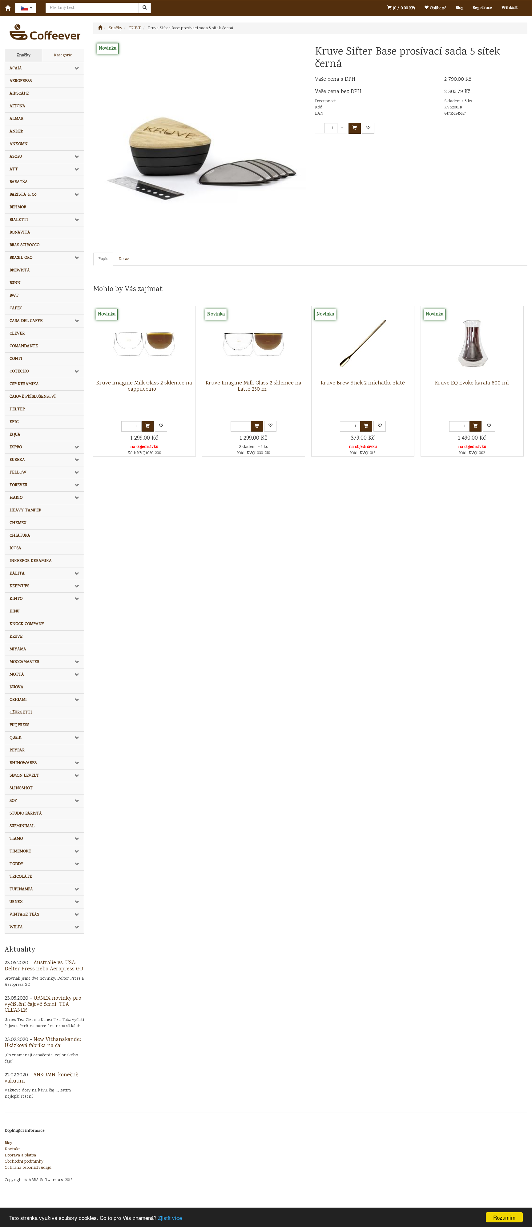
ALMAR (16, 119)
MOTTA (17, 675)
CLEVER (17, 334)
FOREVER (18, 485)
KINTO (16, 599)
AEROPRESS (21, 81)
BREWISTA (20, 270)
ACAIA (16, 68)
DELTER (17, 409)
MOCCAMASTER (24, 662)
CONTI (16, 359)
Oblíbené (437, 8)
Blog (459, 8)
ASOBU (16, 157)
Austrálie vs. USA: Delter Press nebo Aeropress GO (44, 966)
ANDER (16, 131)
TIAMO (16, 839)
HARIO (16, 498)
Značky (23, 55)
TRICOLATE (21, 877)
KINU (14, 611)
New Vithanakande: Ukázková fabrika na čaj (43, 1043)
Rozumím (504, 1217)
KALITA (17, 574)
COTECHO (19, 371)
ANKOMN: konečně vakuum (41, 1078)
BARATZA (19, 182)
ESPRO (16, 447)
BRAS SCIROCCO (24, 245)
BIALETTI (19, 220)
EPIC (14, 422)
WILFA (16, 927)
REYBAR (17, 750)
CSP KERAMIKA (24, 384)
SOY (13, 801)
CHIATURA (20, 536)
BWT (14, 296)
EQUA (15, 435)
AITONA (17, 106)
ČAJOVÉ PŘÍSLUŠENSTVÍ (33, 397)
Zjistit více (170, 1217)
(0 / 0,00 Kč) (403, 8)
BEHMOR (18, 207)
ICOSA (15, 548)
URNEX (16, 902)
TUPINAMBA (21, 889)
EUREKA (17, 460)
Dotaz (124, 259)
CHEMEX (18, 523)
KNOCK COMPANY (27, 624)
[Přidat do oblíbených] (368, 128)
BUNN (15, 283)
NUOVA (16, 687)
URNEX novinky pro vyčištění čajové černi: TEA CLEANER (43, 1004)
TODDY (16, 864)
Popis (103, 259)
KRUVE (16, 637)
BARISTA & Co (23, 195)
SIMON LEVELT (24, 776)
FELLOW (18, 472)
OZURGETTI (21, 712)
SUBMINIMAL (22, 826)
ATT (14, 169)
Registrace (482, 8)
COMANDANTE (24, 346)
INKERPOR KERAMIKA (31, 561)
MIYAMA (18, 649)
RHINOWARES (23, 763)
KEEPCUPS (19, 586)
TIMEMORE (20, 851)
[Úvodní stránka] (100, 28)
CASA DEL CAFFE (26, 321)
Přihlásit (510, 8)
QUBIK (16, 738)
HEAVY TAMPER (25, 510)
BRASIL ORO (21, 258)
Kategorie (63, 55)
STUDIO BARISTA (26, 814)
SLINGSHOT (21, 788)
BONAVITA (20, 233)
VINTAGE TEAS (24, 915)
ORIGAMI (18, 700)
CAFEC (16, 308)
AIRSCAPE (19, 94)
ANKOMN (18, 144)
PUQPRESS (19, 725)
